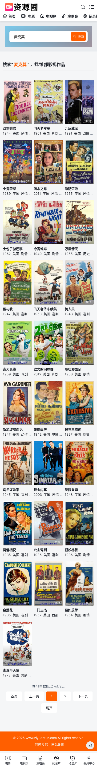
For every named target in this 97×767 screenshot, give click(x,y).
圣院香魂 (71, 490)
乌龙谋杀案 (11, 490)
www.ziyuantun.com (41, 738)
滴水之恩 (40, 189)
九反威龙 (71, 128)
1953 (69, 374)
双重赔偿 (9, 128)
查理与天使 (11, 670)
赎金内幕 (40, 490)
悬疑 (32, 133)
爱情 (31, 314)
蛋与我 (8, 309)
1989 (7, 193)
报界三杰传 (73, 429)
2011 (37, 193)
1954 (69, 615)
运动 (62, 374)
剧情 (24, 133)
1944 (7, 133)
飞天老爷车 (42, 128)
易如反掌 (71, 610)
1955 (69, 193)
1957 (37, 615)
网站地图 (58, 745)
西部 (55, 615)
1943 (69, 314)
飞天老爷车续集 (45, 309)
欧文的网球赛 (43, 369)
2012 (37, 374)
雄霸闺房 (40, 429)
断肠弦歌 (71, 189)
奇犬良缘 (9, 369)
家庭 (32, 374)
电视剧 (51, 16)
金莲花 (8, 610)
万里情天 (71, 249)
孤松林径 (71, 550)
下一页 (83, 696)
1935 (7, 555)
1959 (7, 374)
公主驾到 (40, 550)
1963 (38, 314)
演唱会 (72, 16)
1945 (7, 495)
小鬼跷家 (9, 189)
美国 (16, 133)
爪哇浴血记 (73, 369)
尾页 (49, 708)
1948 (69, 495)
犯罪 (31, 434)
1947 (7, 314)
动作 (93, 133)
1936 (38, 555)
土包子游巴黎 (13, 249)
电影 (31, 16)
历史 (86, 254)
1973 (7, 675)
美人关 (70, 309)
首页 (12, 16)
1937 (69, 434)
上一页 (34, 696)
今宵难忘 (40, 249)
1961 (37, 133)
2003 (38, 495)
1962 (7, 254)
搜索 (81, 37)
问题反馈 (41, 745)
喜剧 (55, 133)
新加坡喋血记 (13, 429)
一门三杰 (40, 610)
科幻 (62, 133)
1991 (68, 133)
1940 (38, 254)
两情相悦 (9, 550)
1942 (37, 434)
